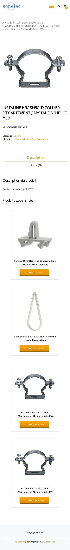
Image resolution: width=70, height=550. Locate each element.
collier (33, 139)
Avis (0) (36, 165)
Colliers (18, 26)
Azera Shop (21, 541)
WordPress (49, 541)
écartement (42, 139)
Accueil (6, 22)
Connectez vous (34, 272)
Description (36, 157)
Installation (20, 22)
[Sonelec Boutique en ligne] (12, 6)
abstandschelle (21, 139)
